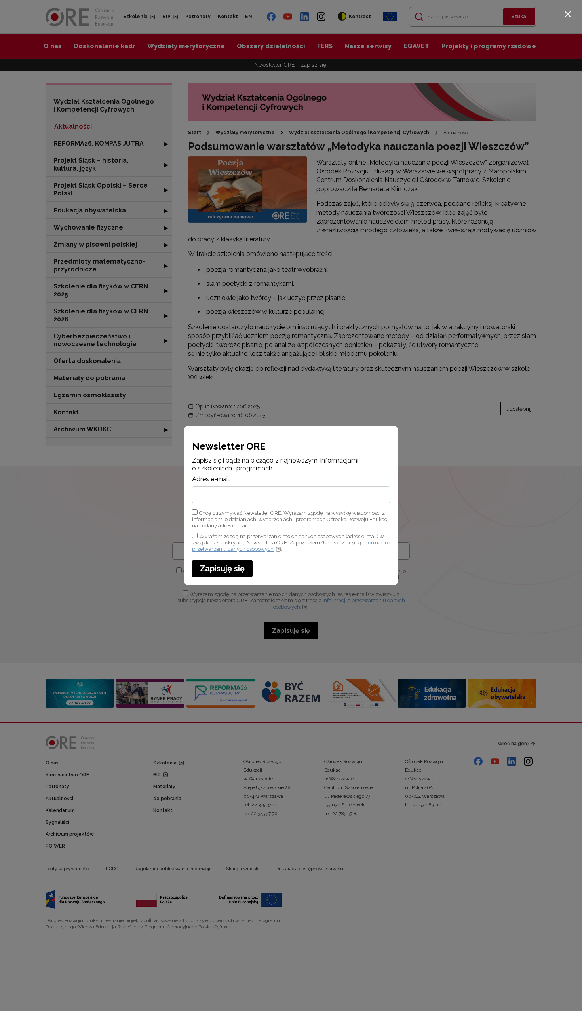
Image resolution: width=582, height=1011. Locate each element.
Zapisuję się (222, 568)
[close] (567, 14)
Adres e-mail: (211, 479)
